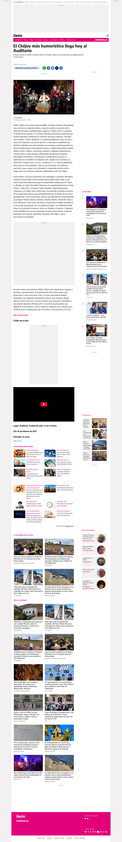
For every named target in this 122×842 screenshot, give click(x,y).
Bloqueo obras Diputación (30, 2)
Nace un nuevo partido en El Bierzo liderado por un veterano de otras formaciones (28, 558)
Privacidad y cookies (59, 838)
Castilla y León (71, 40)
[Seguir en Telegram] (93, 832)
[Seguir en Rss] (106, 832)
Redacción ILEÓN (50, 595)
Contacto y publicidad (79, 838)
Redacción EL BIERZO (20, 563)
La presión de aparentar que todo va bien (88, 582)
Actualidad (18, 40)
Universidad (53, 40)
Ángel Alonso (87, 571)
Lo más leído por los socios (23, 535)
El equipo (49, 838)
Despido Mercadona (88, 2)
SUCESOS (95, 2)
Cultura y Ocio (17, 441)
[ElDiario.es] (101, 40)
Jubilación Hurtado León (103, 2)
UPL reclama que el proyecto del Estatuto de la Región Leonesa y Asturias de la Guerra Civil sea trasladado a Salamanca (26, 745)
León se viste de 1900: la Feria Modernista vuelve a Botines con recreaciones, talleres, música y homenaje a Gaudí (26, 715)
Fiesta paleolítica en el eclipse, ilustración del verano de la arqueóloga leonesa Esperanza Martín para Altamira (26, 685)
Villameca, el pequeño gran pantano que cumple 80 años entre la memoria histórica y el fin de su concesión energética (28, 624)
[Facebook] (48, 68)
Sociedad (39, 40)
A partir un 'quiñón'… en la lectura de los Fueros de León (96, 316)
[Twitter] (57, 68)
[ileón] (26, 816)
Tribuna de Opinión (88, 530)
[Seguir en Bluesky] (85, 832)
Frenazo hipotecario (41, 2)
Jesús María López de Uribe (21, 691)
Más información (20, 315)
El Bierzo (62, 40)
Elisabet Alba (48, 565)
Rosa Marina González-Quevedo (88, 587)
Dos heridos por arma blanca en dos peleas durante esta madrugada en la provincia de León (28, 775)
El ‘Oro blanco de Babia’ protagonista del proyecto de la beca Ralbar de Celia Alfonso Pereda (96, 340)
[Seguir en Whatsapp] (104, 832)
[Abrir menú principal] (107, 35)
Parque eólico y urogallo (69, 2)
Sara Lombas (48, 691)
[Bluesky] (52, 68)
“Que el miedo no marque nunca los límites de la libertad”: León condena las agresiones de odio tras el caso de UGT (59, 715)
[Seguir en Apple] (87, 818)
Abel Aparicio (17, 630)
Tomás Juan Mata (88, 550)
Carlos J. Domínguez (19, 721)
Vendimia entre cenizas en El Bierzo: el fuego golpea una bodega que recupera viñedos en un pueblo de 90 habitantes (59, 559)
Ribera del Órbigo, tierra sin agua (88, 547)
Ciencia (45, 40)
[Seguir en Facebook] (90, 832)
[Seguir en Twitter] (88, 832)
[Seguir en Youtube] (98, 832)
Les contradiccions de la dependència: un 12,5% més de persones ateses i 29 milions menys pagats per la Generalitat (87, 434)
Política (25, 40)
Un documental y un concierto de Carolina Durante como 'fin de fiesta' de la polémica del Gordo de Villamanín (59, 685)
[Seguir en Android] (85, 818)
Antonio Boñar (87, 562)
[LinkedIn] (61, 68)
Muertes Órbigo (59, 2)
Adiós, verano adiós (88, 569)
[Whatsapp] (44, 68)
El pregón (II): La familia (87, 559)
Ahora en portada (20, 600)
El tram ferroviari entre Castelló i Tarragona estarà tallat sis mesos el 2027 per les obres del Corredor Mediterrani (87, 445)
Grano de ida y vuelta (51, 2)
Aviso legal (69, 838)
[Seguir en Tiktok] (101, 832)
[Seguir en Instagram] (95, 832)
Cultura (32, 40)
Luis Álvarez (17, 595)
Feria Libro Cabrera (79, 2)
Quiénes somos (41, 838)
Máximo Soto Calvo (91, 320)
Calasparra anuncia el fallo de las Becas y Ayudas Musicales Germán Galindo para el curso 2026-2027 (87, 423)
